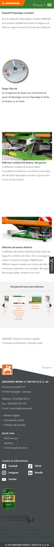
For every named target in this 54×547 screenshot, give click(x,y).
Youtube (12, 479)
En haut (45, 367)
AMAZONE (7, 338)
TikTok (37, 466)
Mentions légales (12, 415)
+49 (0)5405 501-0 (20, 398)
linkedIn (38, 472)
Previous (3, 305)
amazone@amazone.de (21, 408)
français (39, 5)
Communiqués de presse (15, 447)
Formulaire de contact (14, 420)
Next (50, 305)
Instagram (13, 472)
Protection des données (15, 425)
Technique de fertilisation (14, 343)
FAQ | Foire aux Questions (11, 440)
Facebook (13, 466)
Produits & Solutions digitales (26, 338)
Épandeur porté (35, 343)
